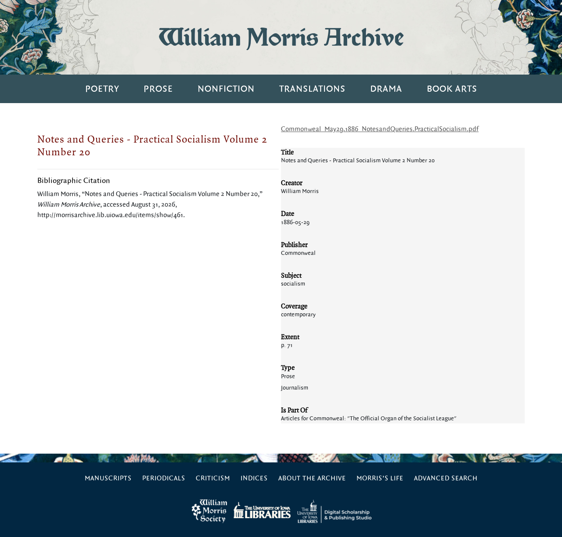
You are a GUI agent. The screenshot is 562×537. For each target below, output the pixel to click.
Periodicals (163, 478)
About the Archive (312, 478)
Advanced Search (446, 478)
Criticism (213, 478)
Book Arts (452, 89)
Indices (254, 478)
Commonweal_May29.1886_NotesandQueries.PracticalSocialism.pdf (380, 129)
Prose (158, 89)
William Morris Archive (281, 37)
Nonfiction (226, 89)
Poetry (102, 89)
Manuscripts (108, 478)
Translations (312, 89)
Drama (386, 89)
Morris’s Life (380, 478)
